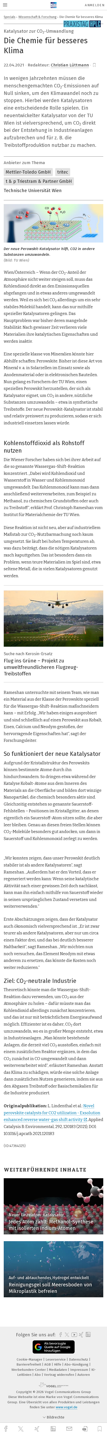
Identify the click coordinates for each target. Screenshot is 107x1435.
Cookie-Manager (30, 1359)
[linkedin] (53, 1429)
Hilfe (58, 1364)
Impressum (79, 1370)
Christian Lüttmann (70, 65)
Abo (38, 1375)
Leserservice (56, 1359)
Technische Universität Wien (33, 190)
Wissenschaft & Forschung (37, 17)
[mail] (69, 1429)
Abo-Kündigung (76, 1364)
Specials (9, 17)
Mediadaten (58, 1370)
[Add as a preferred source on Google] (54, 1347)
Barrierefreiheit (29, 1364)
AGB (48, 1364)
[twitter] (21, 1429)
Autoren (83, 1375)
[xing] (37, 1429)
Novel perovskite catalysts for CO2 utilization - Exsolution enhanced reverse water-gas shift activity (52, 1113)
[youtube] (73, 1335)
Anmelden (95, 5)
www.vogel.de (66, 1407)
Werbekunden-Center (29, 1370)
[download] (85, 1429)
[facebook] (6, 1429)
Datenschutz (79, 1359)
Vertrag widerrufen (59, 1375)
